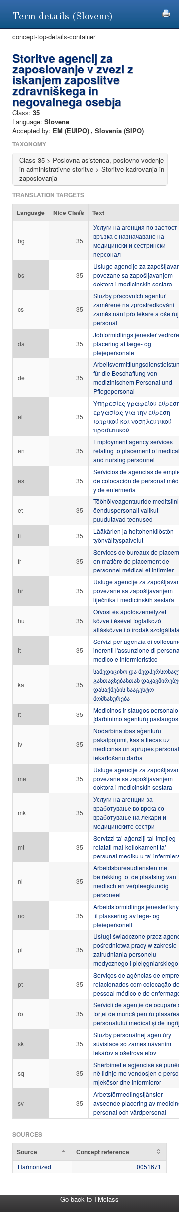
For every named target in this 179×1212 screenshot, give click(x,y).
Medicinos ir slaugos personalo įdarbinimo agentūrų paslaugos (135, 714)
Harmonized (34, 1166)
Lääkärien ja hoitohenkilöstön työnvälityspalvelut (133, 535)
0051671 (149, 1166)
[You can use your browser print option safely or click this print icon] (166, 12)
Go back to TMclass (89, 1199)
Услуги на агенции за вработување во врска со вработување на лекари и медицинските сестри (129, 812)
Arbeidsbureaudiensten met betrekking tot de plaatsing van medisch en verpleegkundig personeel (134, 881)
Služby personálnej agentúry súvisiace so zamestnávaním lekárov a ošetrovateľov (132, 1043)
